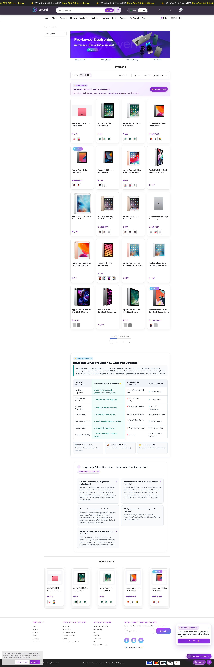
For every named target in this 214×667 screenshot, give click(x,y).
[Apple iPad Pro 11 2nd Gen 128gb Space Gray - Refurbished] (159, 250)
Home (46, 27)
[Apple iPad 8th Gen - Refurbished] (82, 157)
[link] (120, 46)
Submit (163, 631)
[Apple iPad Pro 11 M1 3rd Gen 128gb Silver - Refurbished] (82, 297)
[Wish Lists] (159, 10)
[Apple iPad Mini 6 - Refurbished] (108, 250)
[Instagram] (134, 640)
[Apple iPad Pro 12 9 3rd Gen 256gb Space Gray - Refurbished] (159, 297)
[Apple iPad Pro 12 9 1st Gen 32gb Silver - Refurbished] (133, 297)
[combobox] (80, 10)
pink (74, 139)
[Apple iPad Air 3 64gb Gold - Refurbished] (133, 157)
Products (54, 27)
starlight (114, 278)
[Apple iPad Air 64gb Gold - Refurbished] (108, 203)
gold (104, 139)
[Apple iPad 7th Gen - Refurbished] (159, 110)
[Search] (117, 10)
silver (79, 139)
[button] (81, 75)
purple (109, 278)
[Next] (130, 342)
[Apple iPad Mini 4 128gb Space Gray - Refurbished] (159, 203)
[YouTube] (141, 640)
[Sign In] (170, 10)
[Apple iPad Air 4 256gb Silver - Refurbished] (159, 157)
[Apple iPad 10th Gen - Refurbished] (82, 110)
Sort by (147, 75)
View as (75, 75)
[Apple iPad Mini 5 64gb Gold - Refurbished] (82, 250)
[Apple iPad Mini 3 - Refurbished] (133, 203)
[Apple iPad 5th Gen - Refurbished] (108, 110)
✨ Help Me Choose (159, 89)
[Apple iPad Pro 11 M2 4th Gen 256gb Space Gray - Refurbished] (108, 297)
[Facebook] (126, 640)
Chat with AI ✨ (193, 641)
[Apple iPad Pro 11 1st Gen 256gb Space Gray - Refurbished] (133, 250)
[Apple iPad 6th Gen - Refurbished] (133, 110)
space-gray (100, 139)
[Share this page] (209, 662)
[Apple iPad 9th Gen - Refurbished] (108, 157)
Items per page (124, 75)
